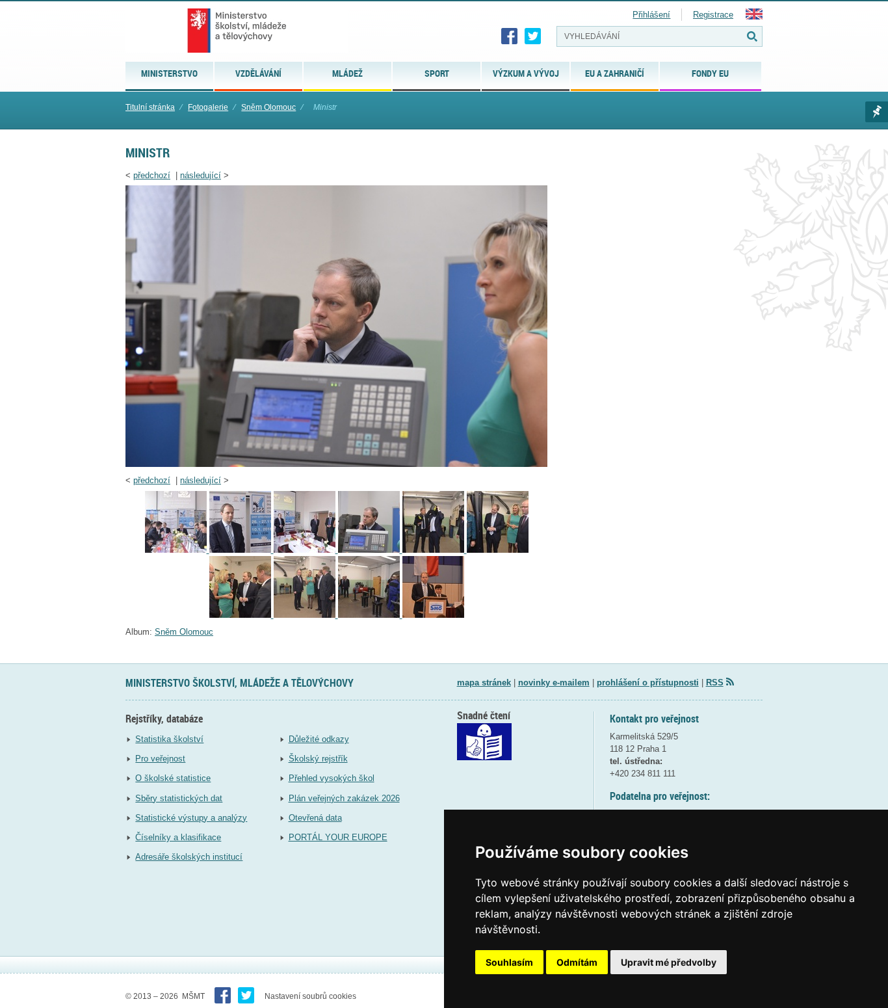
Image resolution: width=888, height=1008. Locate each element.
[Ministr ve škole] (241, 615)
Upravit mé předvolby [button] (668, 962)
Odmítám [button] (576, 962)
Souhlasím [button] (509, 962)
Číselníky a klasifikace (178, 837)
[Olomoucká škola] (177, 550)
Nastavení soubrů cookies (310, 996)
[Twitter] (533, 36)
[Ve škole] (306, 550)
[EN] (754, 16)
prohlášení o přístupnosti (648, 682)
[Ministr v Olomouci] (433, 615)
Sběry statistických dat (178, 798)
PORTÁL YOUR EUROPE (338, 837)
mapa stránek (484, 682)
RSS (715, 682)
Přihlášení (651, 15)
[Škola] (370, 615)
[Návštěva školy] (241, 550)
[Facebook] (509, 36)
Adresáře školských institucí (188, 857)
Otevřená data (315, 818)
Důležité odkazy (319, 739)
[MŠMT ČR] (236, 30)
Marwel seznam (876, 111)
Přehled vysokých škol (331, 778)
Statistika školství (169, 739)
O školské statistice (173, 778)
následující (200, 175)
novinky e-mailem (554, 682)
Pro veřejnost (160, 758)
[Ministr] (336, 464)
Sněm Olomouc (268, 107)
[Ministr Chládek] (434, 550)
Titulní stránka (150, 107)
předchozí (151, 175)
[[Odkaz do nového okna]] (484, 757)
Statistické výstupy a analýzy (191, 818)
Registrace (713, 15)
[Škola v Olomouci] (498, 550)
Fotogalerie (208, 107)
